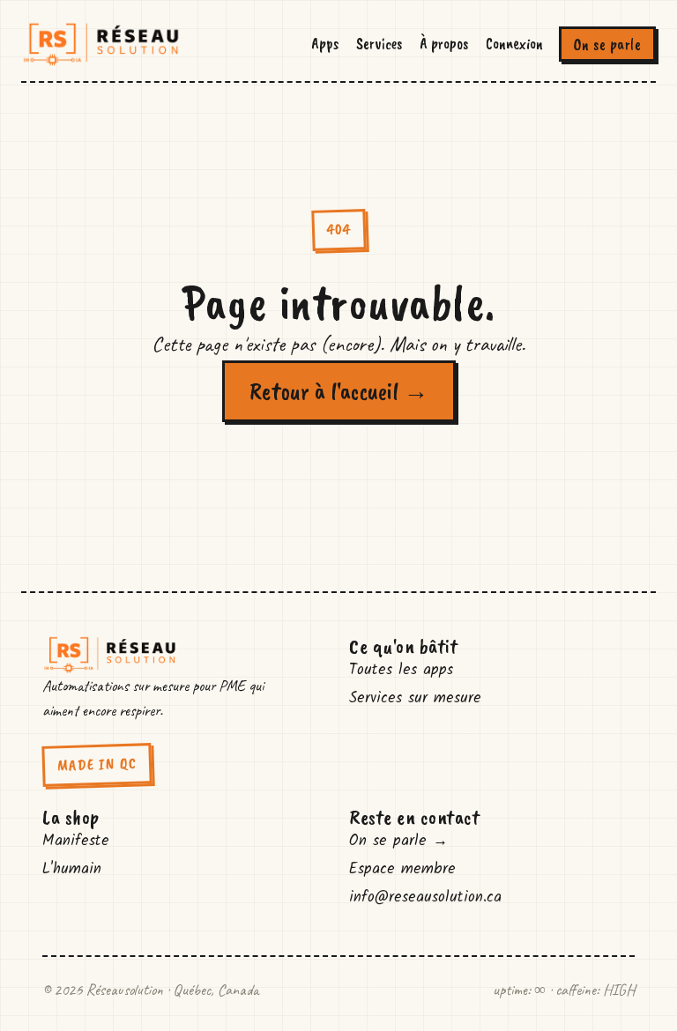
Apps (324, 43)
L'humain (71, 869)
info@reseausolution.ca (425, 897)
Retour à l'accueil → (338, 390)
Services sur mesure (415, 698)
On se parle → (398, 841)
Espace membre (402, 869)
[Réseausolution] (101, 44)
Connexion (514, 43)
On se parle (608, 44)
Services (379, 43)
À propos (444, 43)
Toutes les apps (401, 670)
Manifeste (75, 841)
